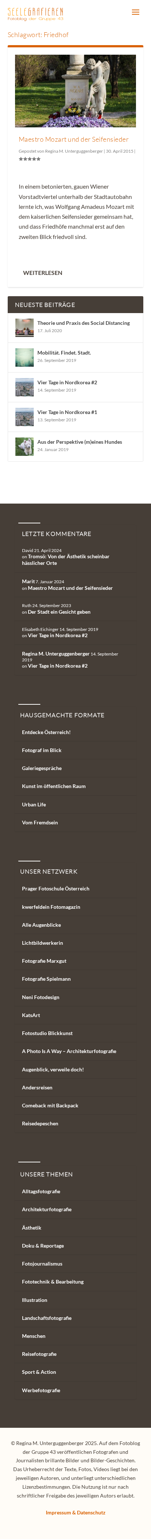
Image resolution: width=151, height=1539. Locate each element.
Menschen (33, 1336)
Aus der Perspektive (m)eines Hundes (79, 442)
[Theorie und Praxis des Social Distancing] (24, 328)
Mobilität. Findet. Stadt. (64, 352)
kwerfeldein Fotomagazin (51, 907)
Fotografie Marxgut (44, 961)
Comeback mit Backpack (50, 1105)
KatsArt (31, 1015)
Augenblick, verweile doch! (53, 1069)
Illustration (34, 1300)
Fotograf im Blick (42, 750)
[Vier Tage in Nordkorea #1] (24, 417)
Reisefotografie (39, 1354)
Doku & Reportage (43, 1245)
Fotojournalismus (42, 1263)
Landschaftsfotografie (46, 1318)
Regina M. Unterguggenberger (74, 151)
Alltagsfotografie (41, 1191)
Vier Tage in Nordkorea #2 (67, 382)
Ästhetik (31, 1227)
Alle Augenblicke (41, 925)
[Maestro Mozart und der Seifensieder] (75, 91)
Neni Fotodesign (40, 997)
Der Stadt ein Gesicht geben (59, 612)
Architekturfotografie (46, 1209)
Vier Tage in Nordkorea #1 (67, 412)
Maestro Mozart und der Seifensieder (74, 139)
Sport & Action (39, 1372)
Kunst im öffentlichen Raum (54, 786)
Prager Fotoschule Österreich (55, 888)
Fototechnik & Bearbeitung (53, 1281)
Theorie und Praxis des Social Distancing (83, 323)
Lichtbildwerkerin (42, 943)
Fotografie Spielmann (46, 979)
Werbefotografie (41, 1390)
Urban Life (34, 804)
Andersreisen (37, 1087)
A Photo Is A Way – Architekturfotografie (69, 1051)
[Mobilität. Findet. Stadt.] (24, 357)
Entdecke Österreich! (46, 732)
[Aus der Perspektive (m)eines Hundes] (24, 447)
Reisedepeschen (40, 1123)
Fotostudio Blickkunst (47, 1033)
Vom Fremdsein (40, 822)
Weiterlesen (42, 272)
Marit (28, 581)
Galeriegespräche (42, 768)
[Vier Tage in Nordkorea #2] (24, 387)
